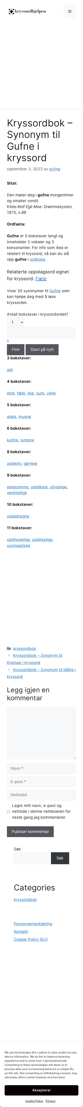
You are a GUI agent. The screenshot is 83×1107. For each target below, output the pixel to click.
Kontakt (21, 931)
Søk (17, 849)
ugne (51, 393)
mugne (24, 416)
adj (10, 369)
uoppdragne (18, 516)
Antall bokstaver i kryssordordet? (37, 314)
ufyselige (58, 487)
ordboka (37, 259)
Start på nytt (42, 349)
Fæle (41, 278)
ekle (11, 393)
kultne (12, 440)
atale (11, 416)
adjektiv (14, 463)
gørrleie (30, 463)
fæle (21, 393)
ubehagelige (18, 539)
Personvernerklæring (33, 923)
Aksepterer (41, 1090)
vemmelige (17, 492)
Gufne (55, 291)
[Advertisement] (41, 66)
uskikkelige (42, 539)
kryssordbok (24, 648)
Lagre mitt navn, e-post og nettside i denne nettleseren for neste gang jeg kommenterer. (41, 811)
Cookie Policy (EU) (31, 939)
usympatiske (18, 545)
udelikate (39, 487)
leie (30, 393)
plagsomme (17, 487)
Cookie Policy (34, 1101)
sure (40, 393)
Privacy (51, 1101)
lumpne (27, 440)
